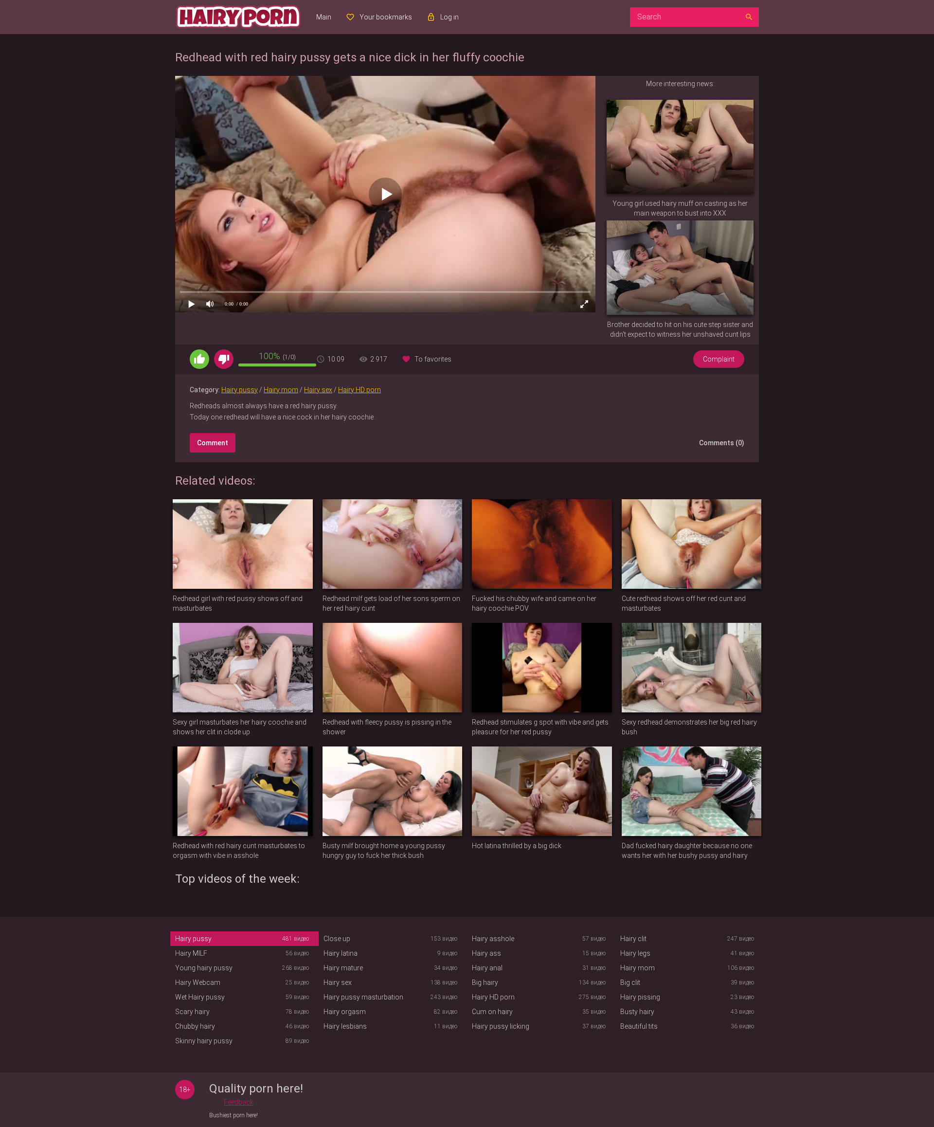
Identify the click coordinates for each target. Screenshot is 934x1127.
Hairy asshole (493, 939)
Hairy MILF (191, 953)
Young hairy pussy (204, 968)
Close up (336, 939)
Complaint (719, 359)
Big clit (630, 982)
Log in (449, 17)
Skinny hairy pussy (204, 1041)
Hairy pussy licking (500, 1026)
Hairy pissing (640, 997)
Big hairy (485, 982)
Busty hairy (637, 1012)
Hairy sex (318, 390)
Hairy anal (487, 968)
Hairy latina (340, 953)
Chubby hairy (195, 1026)
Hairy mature (343, 968)
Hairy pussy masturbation (363, 997)
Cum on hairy (492, 1012)
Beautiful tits (639, 1026)
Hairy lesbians (345, 1026)
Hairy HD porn (359, 390)
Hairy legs (635, 953)
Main (323, 17)
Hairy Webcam (197, 982)
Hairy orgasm (344, 1012)
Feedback (238, 1102)
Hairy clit (633, 939)
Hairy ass (486, 953)
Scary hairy (192, 1012)
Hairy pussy (239, 390)
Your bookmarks (385, 17)
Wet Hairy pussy (200, 997)
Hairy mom (281, 390)
